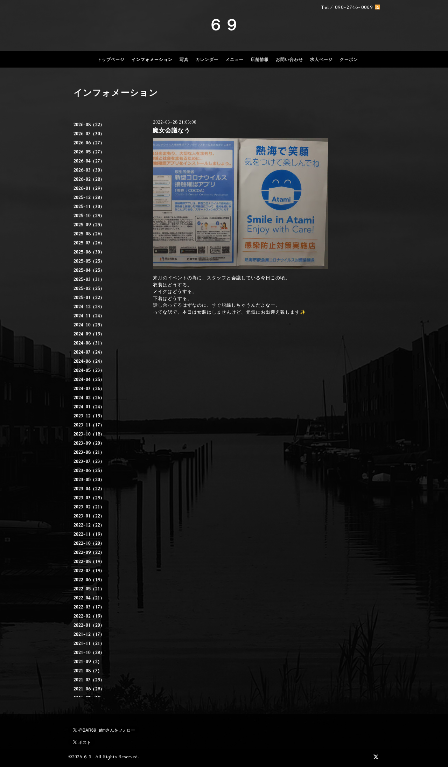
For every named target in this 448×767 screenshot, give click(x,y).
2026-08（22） (89, 124)
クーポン (349, 59)
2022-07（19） (89, 570)
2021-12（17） (89, 634)
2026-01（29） (89, 188)
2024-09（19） (89, 334)
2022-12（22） (89, 525)
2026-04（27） (89, 161)
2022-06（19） (89, 580)
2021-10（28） (89, 652)
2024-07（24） (89, 352)
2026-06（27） (89, 143)
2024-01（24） (89, 407)
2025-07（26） (89, 243)
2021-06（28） (89, 689)
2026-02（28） (89, 179)
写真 (184, 59)
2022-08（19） (89, 561)
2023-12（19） (89, 416)
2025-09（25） (89, 225)
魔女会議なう (171, 130)
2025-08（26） (89, 234)
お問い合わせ (289, 59)
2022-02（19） (89, 616)
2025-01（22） (89, 297)
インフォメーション (152, 59)
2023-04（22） (89, 488)
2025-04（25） (89, 270)
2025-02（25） (89, 288)
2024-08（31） (89, 343)
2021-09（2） (88, 661)
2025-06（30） (89, 252)
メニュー (234, 59)
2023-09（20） (89, 443)
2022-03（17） (89, 607)
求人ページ (321, 59)
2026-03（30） (89, 170)
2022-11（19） (89, 534)
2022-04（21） (89, 598)
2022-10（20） (89, 543)
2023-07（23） (89, 461)
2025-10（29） (89, 215)
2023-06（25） (89, 470)
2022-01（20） (89, 625)
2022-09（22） (89, 552)
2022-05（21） (89, 589)
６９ (224, 24)
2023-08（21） (89, 452)
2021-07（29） (89, 680)
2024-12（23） (89, 306)
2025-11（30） (89, 206)
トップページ (111, 59)
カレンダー (207, 59)
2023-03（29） (89, 498)
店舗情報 (260, 59)
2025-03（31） (89, 279)
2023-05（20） (89, 479)
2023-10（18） (89, 434)
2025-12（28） (89, 197)
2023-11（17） (89, 425)
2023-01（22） (89, 516)
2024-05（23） (89, 370)
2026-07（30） (89, 134)
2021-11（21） (89, 643)
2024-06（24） (89, 361)
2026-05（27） (89, 152)
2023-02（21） (89, 507)
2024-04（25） (89, 379)
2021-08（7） (88, 671)
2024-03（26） (89, 388)
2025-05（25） (89, 261)
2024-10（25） (89, 325)
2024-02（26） (89, 397)
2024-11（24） (89, 316)
